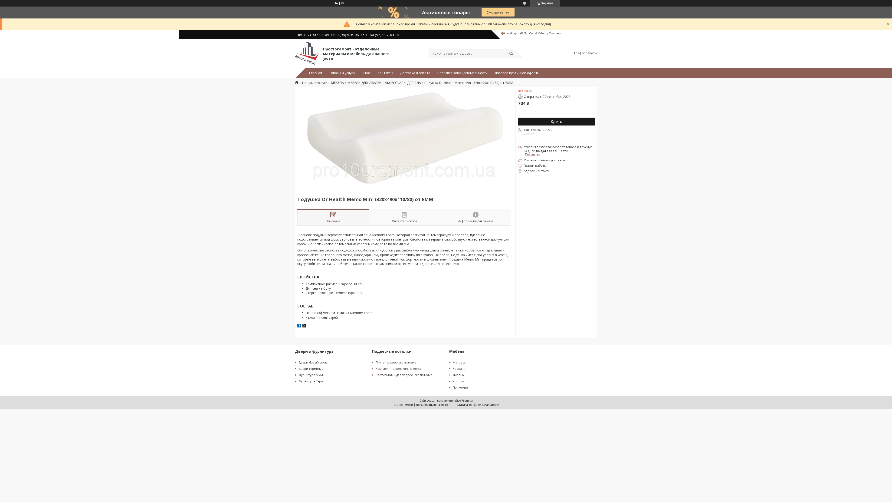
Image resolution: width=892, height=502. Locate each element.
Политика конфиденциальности (462, 73)
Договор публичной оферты (517, 73)
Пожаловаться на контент (434, 405)
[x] (304, 326)
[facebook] (299, 326)
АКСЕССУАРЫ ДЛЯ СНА (403, 83)
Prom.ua (467, 401)
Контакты (385, 73)
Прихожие (460, 387)
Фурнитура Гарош (311, 381)
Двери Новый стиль (313, 362)
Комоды (459, 381)
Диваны (459, 375)
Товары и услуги (342, 73)
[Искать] (511, 54)
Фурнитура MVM (310, 375)
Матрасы (459, 362)
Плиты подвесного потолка (396, 362)
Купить (556, 121)
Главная (315, 73)
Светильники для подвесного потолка (404, 375)
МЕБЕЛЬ (337, 83)
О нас (366, 73)
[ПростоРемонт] (307, 53)
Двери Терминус (310, 369)
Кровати (459, 369)
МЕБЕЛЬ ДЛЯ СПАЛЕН (364, 83)
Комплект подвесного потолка (398, 369)
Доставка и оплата (415, 73)
